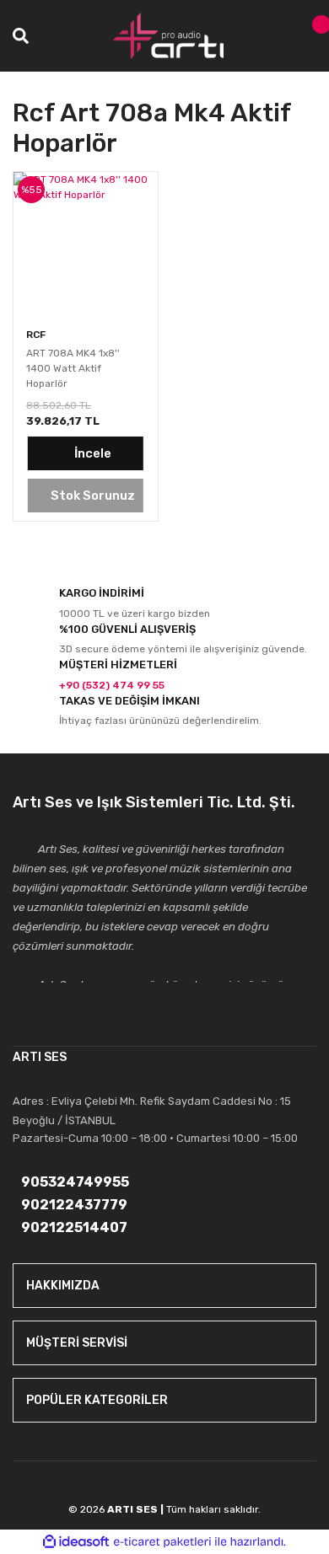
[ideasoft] (76, 1542)
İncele (92, 453)
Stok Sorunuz (93, 495)
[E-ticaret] (162, 1542)
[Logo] (168, 36)
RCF (36, 334)
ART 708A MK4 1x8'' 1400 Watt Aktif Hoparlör (73, 368)
